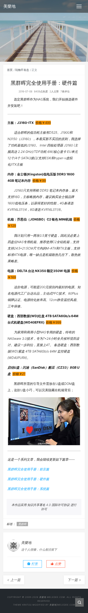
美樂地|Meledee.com (62, 604)
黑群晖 (22, 524)
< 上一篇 (14, 580)
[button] (55, 564)
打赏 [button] (34, 564)
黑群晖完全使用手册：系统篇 (28, 489)
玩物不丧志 (22, 70)
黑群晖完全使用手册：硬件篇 (28, 479)
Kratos (27, 604)
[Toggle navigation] (79, 6)
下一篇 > (74, 580)
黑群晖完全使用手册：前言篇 (28, 469)
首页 (10, 70)
